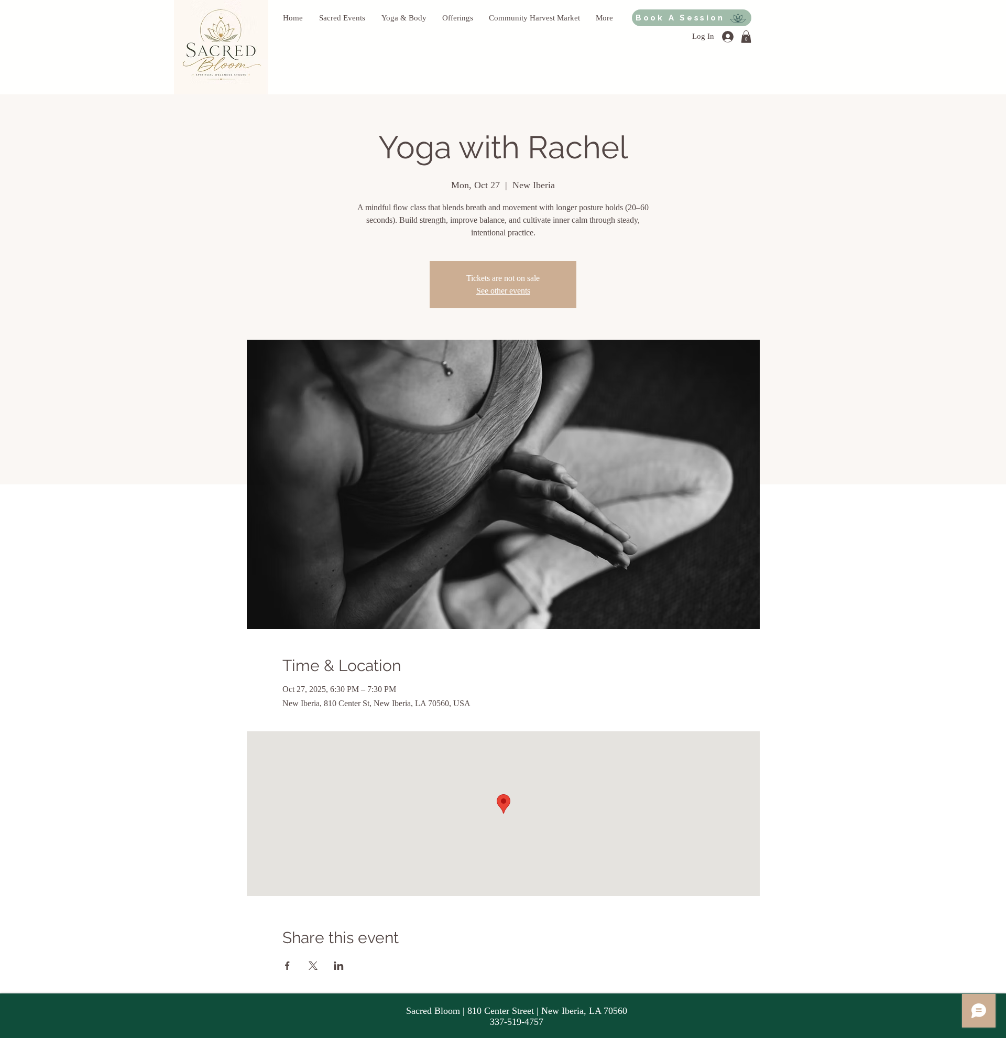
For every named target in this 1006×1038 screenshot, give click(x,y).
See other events (503, 290)
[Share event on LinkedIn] (339, 965)
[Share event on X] (313, 965)
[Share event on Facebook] (287, 965)
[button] (746, 36)
